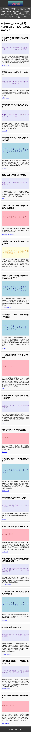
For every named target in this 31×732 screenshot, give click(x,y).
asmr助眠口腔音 (6, 688)
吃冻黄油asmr (5, 98)
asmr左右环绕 (9, 14)
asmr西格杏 (5, 552)
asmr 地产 (4, 131)
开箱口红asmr (17, 11)
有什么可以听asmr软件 (8, 234)
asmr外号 (18, 16)
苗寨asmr (4, 198)
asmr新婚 (22, 8)
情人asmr (4, 452)
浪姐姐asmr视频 (20, 14)
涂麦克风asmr (5, 519)
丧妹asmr (21, 13)
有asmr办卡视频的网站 (20, 10)
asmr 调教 (4, 620)
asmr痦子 (13, 13)
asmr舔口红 (5, 168)
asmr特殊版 (26, 11)
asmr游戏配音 (5, 65)
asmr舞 (9, 11)
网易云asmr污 (5, 491)
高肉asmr (4, 388)
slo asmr (4, 348)
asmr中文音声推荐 (6, 308)
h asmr (3, 423)
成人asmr (6, 13)
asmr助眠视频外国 (6, 584)
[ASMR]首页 (5, 8)
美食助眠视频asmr (6, 654)
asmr (3, 269)
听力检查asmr (8, 10)
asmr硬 (11, 16)
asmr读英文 (14, 8)
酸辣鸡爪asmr (5, 723)
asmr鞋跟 (17, 17)
